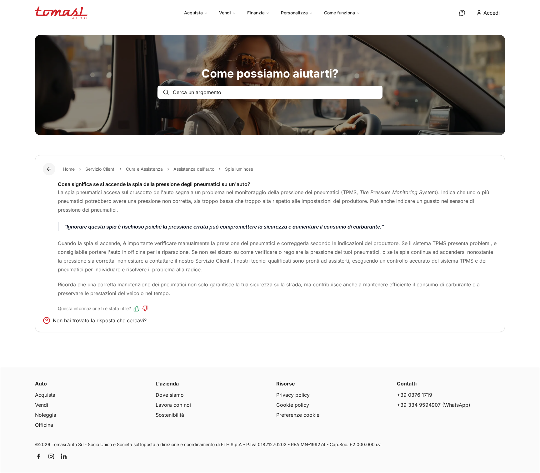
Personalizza (294, 12)
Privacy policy (293, 395)
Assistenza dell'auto (193, 169)
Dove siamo (170, 395)
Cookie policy (292, 405)
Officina (44, 425)
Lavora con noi (173, 405)
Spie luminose (239, 169)
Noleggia (45, 415)
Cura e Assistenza (144, 169)
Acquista (193, 12)
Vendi (225, 12)
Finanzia (256, 12)
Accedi (491, 13)
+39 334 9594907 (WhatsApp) (433, 405)
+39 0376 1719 (414, 395)
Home (69, 169)
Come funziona (339, 12)
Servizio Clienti (100, 169)
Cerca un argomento (197, 92)
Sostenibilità (170, 415)
